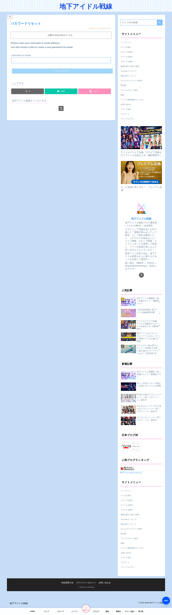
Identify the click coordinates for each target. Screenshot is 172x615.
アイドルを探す (127, 57)
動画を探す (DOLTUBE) (130, 66)
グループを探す (127, 52)
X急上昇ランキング (128, 76)
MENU (166, 600)
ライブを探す (126, 47)
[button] (94, 91)
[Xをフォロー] (61, 108)
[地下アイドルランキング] (127, 468)
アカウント (125, 114)
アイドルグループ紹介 (129, 90)
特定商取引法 (67, 582)
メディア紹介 (126, 109)
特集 (122, 95)
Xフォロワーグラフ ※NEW (131, 81)
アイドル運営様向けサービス (132, 100)
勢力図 (123, 85)
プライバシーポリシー (86, 582)
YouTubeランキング (128, 71)
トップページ (126, 42)
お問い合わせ (126, 104)
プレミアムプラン (128, 119)
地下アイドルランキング (131, 472)
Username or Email (21, 55)
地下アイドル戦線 (141, 218)
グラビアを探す (127, 61)
